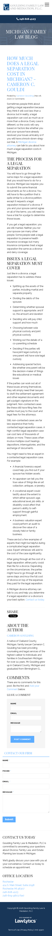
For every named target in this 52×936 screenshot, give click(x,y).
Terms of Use (13, 930)
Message (15, 723)
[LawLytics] (26, 920)
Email (14, 713)
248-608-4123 (27, 19)
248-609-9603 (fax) (13, 895)
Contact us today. (35, 599)
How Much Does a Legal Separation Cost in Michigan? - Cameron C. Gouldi (23, 73)
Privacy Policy (27, 930)
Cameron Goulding (25, 96)
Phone (7, 771)
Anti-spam (39, 930)
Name (13, 704)
